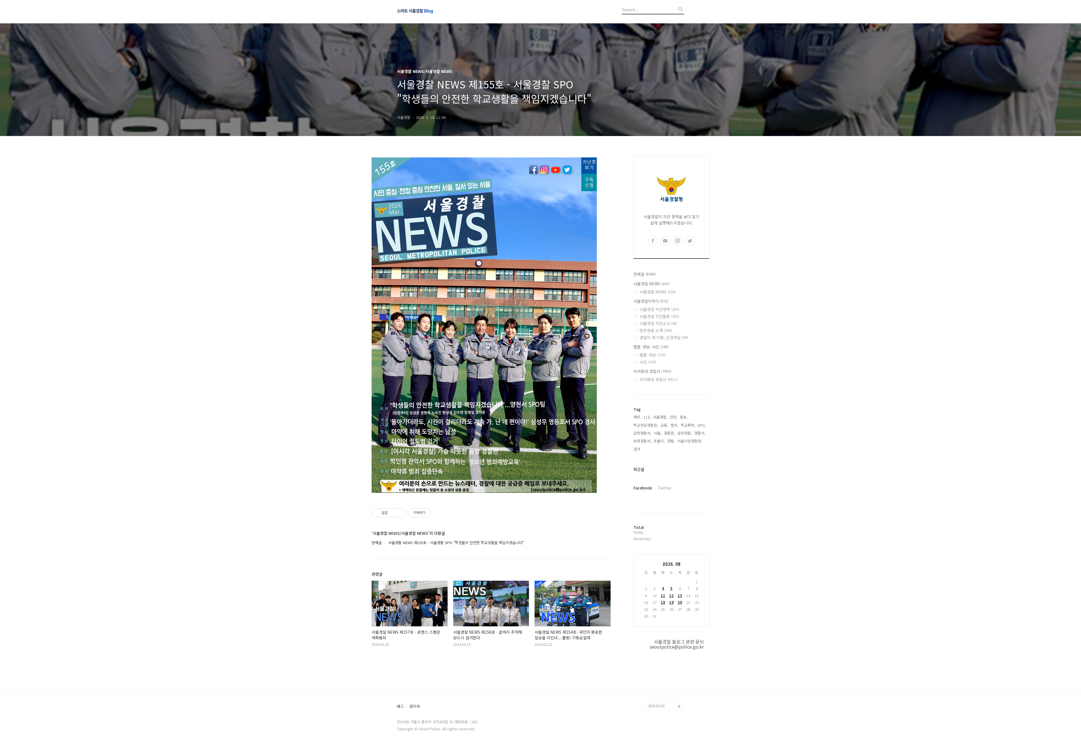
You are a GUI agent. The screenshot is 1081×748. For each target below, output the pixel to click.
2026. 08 (671, 564)
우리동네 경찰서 (652, 371)
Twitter (665, 488)
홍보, (684, 417)
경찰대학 (655, 643)
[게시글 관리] (399, 513)
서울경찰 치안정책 (659, 309)
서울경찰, (660, 417)
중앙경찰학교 (659, 661)
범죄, (674, 425)
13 (680, 595)
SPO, (702, 425)
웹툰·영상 (652, 355)
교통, (664, 425)
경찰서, (699, 433)
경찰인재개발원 (660, 652)
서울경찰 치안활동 (659, 316)
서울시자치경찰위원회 (665, 634)
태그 (400, 706)
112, (647, 417)
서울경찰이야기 (650, 301)
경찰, (671, 441)
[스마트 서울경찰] (428, 11)
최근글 (638, 469)
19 (671, 602)
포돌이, (659, 441)
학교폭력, (688, 425)
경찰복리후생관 (660, 697)
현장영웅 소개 (656, 330)
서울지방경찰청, (689, 441)
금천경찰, (684, 433)
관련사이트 (656, 706)
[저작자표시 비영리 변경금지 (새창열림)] (438, 513)
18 (663, 602)
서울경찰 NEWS (651, 283)
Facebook (642, 488)
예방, (637, 417)
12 (671, 595)
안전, (674, 417)
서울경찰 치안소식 (658, 323)
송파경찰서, (642, 441)
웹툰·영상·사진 (651, 346)
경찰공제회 (657, 688)
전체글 (644, 274)
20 (680, 602)
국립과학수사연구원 (664, 670)
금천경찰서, (642, 433)
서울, (658, 433)
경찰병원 (655, 679)
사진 (648, 362)
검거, (637, 449)
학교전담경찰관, (645, 425)
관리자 (415, 706)
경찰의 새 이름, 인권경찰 (664, 337)
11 (663, 595)
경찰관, (669, 433)
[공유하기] (392, 513)
